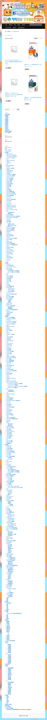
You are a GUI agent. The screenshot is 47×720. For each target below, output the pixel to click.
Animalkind (8, 264)
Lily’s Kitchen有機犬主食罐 (11, 294)
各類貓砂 (6, 123)
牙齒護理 (9, 645)
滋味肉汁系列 (10, 570)
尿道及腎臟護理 (10, 668)
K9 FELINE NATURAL (10, 365)
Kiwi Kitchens (9, 292)
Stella (7, 422)
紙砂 (7, 699)
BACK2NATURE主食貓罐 (10, 474)
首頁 (6, 31)
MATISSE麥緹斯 (9, 373)
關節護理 (9, 644)
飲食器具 (8, 635)
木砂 (7, 703)
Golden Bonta (9, 304)
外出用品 (8, 625)
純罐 (7, 599)
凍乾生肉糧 (10, 425)
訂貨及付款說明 (8, 27)
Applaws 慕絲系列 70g (12, 469)
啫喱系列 (9, 577)
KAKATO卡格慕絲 (11, 291)
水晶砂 (7, 700)
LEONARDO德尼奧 (9, 369)
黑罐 (7, 600)
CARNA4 (8, 169)
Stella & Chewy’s (8, 147)
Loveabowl (8, 201)
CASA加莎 (8, 173)
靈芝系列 (9, 675)
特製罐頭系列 (10, 564)
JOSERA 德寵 (9, 353)
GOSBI (7, 187)
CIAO (7, 342)
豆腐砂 (7, 696)
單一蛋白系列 (10, 531)
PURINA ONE (8, 445)
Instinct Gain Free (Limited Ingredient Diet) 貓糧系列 (17, 386)
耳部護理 (9, 649)
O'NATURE (8, 220)
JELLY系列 (10, 492)
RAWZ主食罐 (8, 556)
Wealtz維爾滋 (8, 436)
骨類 (7, 605)
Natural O (8, 377)
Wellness (8, 310)
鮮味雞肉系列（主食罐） (12, 534)
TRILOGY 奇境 (9, 430)
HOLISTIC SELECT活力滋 (11, 194)
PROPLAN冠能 (9, 239)
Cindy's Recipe (9, 484)
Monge (7, 375)
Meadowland (8, 204)
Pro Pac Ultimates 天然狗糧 (11, 238)
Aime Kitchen (9, 464)
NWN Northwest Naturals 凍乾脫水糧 (13, 216)
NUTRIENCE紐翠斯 (9, 214)
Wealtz (7, 255)
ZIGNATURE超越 (9, 257)
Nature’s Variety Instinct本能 (11, 209)
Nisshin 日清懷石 (9, 538)
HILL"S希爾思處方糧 (10, 191)
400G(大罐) (11, 505)
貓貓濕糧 (6, 120)
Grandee (8, 508)
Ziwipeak (8, 260)
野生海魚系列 (10, 535)
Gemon (7, 282)
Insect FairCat (9, 352)
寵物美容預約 (7, 114)
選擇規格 (27, 69)
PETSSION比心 (9, 234)
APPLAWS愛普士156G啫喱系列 (13, 270)
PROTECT (8, 237)
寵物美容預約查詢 (21, 27)
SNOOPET (8, 248)
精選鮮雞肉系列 (10, 569)
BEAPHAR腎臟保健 (10, 475)
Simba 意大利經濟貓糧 (10, 317)
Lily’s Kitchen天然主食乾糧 (11, 370)
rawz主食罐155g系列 (11, 558)
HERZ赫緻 (8, 189)
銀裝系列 (9, 547)
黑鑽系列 (9, 503)
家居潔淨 (8, 623)
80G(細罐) (11, 504)
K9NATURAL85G (11, 514)
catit (7, 335)
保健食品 (6, 127)
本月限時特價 (7, 664)
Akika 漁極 (8, 465)
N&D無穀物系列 (11, 390)
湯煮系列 (9, 578)
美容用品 (8, 630)
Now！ (7, 392)
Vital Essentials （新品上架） (11, 156)
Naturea (7, 379)
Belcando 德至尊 (9, 275)
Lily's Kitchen (9, 203)
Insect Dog (8, 259)
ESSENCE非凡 (9, 182)
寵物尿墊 (8, 626)
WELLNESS (8, 256)
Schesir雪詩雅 (9, 299)
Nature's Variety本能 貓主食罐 (11, 529)
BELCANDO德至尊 (9, 165)
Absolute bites (9, 268)
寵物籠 (7, 622)
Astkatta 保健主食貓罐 (10, 456)
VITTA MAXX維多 (9, 253)
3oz (10, 590)
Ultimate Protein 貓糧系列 (12, 387)
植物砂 (7, 701)
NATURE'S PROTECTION (11, 207)
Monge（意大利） (8, 150)
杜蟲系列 (9, 671)
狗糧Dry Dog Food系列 (12, 225)
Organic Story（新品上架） (11, 322)
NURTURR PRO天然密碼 (10, 540)
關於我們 (14, 27)
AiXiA (7, 462)
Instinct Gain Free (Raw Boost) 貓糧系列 (15, 383)
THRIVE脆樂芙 (9, 433)
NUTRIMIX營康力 (9, 399)
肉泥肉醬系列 (8, 603)
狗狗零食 (6, 118)
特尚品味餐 (10, 545)
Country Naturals (9, 177)
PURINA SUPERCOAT (10, 230)
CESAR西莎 (8, 279)
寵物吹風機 (8, 627)
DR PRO (8, 495)
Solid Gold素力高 (9, 249)
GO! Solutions (9, 346)
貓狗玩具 (8, 631)
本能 (6, 148)
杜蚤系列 (8, 636)
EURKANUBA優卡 (9, 183)
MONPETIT (8, 543)
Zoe (7, 261)
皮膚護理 (9, 647)
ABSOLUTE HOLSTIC (10, 160)
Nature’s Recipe (9, 208)
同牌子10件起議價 (9, 708)
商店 (6, 24)
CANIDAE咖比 (9, 278)
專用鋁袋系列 (10, 307)
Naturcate (8, 536)
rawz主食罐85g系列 (11, 557)
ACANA (7, 161)
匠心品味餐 (10, 544)
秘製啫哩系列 (10, 561)
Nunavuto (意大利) (9, 298)
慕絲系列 (9, 494)
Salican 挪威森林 (9, 568)
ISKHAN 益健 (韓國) (10, 195)
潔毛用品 (8, 639)
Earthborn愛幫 (9, 181)
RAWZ (7, 240)
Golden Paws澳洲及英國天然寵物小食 (15, 613)
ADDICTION (8, 163)
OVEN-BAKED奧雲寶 (10, 229)
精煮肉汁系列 (10, 562)
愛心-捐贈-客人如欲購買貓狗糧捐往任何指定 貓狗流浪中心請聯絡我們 (18, 709)
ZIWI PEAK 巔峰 (9, 440)
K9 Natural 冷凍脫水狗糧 (10, 199)
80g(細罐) (9, 457)
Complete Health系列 (12, 588)
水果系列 (9, 300)
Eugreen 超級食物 (9, 265)
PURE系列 (10, 491)
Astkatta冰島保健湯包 (10, 451)
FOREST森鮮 (8, 186)
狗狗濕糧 (6, 116)
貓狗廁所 (8, 638)
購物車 (19, 24)
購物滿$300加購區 (8, 131)
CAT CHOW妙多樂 (9, 340)
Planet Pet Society (9, 553)
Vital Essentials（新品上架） (11, 321)
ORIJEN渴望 (8, 221)
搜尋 (18, 109)
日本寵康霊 (8, 443)
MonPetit (8, 372)
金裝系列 (9, 552)
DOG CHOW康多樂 (9, 178)
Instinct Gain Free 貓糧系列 (13, 384)
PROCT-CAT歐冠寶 (9, 414)
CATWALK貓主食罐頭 (10, 481)
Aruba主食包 (8, 473)
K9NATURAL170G (11, 516)
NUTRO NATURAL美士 (10, 394)
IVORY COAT (8, 196)
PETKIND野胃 (9, 410)
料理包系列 (10, 551)
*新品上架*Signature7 (10, 566)
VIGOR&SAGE (9, 252)
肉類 (7, 604)
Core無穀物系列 (11, 592)
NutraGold (8, 396)
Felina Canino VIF (9, 496)
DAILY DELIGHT (9, 490)
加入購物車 (8, 68)
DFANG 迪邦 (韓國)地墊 (10, 640)
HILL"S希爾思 (9, 190)
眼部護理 (9, 651)
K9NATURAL (8, 513)
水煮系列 (9, 575)
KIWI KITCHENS (9, 522)
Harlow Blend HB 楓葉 (10, 452)
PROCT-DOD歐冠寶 (10, 235)
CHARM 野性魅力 (9, 448)
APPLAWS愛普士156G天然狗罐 (13, 272)
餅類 (7, 606)
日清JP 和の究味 (9, 442)
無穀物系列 (10, 213)
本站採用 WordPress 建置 (23, 715)
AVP (7, 164)
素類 (7, 608)
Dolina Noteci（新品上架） (11, 318)
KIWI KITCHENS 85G (12, 523)
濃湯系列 (9, 301)
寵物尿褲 (8, 629)
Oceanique (8, 218)
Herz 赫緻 (8, 285)
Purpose (8, 233)
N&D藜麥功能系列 (11, 212)
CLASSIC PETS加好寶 (10, 175)
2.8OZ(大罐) (10, 479)
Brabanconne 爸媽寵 (10, 168)
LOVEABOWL (9, 447)
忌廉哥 (7, 597)
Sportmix (8, 420)
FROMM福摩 (8, 185)
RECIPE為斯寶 (9, 242)
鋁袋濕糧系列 (10, 580)
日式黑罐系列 (10, 582)
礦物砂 (7, 697)
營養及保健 (10, 674)
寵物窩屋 (8, 621)
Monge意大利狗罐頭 (10, 296)
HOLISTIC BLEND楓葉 (10, 192)
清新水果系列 (10, 533)
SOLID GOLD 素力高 (10, 427)
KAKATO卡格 (8, 200)
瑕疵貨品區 (7, 129)
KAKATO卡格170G (11, 288)
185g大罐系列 (10, 596)
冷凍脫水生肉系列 (11, 224)
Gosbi (7, 283)
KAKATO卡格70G (11, 290)
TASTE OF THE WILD (10, 251)
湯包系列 (9, 549)
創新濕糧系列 (10, 308)
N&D (7, 211)
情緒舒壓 (9, 652)
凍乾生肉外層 (10, 423)
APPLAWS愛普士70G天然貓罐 (13, 470)
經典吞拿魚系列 (10, 571)
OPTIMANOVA (9, 226)
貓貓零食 (6, 122)
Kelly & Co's (8, 198)
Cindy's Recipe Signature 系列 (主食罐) (15, 487)
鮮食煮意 (8, 314)
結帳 (15, 24)
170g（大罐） (10, 459)
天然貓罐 (9, 483)
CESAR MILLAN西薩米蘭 (11, 174)
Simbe (7, 246)
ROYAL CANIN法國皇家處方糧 (11, 244)
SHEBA (7, 579)
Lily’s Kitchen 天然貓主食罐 (11, 527)
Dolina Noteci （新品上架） (11, 155)
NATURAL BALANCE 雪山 (11, 205)
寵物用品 (6, 124)
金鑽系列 (9, 501)
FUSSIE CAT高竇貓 (10, 351)
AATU (7, 159)
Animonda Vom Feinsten (11, 266)
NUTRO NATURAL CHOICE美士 (12, 217)
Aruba (7, 273)
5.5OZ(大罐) (10, 478)
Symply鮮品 (8, 429)
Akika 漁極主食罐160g (12, 466)
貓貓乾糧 (6, 119)
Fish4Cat (8, 347)
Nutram (7, 395)
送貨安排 (23, 24)
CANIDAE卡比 (9, 172)
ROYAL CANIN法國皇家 (10, 243)
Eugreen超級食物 (9, 179)
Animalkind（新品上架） (11, 157)
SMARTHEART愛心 (10, 247)
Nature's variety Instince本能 (11, 382)
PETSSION (8, 231)
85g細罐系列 (10, 595)
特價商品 (6, 128)
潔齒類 (7, 609)
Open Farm (8, 222)
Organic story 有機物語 (10, 227)
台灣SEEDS (8, 313)
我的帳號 (10, 24)
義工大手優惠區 (8, 132)
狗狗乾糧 (8, 31)
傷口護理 (9, 648)
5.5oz (10, 591)
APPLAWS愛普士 (9, 269)
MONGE (7, 295)
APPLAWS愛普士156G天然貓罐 (13, 471)
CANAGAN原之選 (9, 170)
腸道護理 (9, 669)
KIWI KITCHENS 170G (12, 525)
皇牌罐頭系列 (10, 583)
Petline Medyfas (9, 409)
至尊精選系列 (10, 548)
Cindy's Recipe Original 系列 (13, 486)
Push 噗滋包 (8, 453)
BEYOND (8, 166)
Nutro (7, 539)
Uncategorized (8, 151)
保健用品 (6, 126)
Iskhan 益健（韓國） (10, 361)
